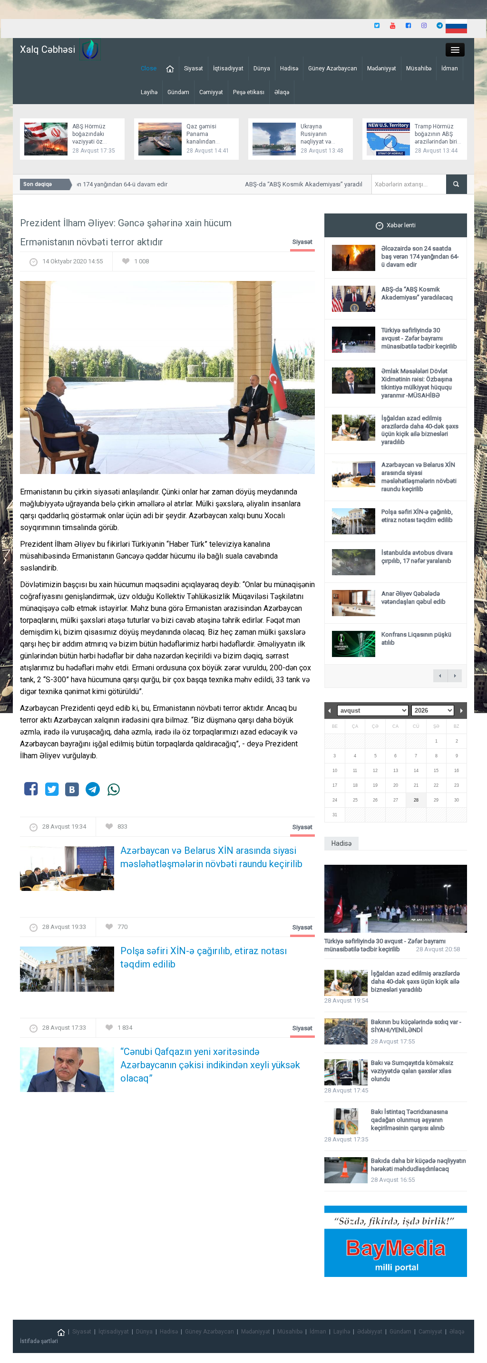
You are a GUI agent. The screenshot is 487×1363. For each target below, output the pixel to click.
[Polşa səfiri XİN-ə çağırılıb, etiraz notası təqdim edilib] (67, 971)
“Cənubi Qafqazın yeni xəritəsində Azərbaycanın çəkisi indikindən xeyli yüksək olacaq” (210, 1065)
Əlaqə (281, 92)
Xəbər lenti (401, 225)
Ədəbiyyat (369, 1331)
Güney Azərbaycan (332, 68)
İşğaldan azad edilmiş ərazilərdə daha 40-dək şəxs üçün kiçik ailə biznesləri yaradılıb (419, 430)
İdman (449, 68)
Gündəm (178, 92)
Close (148, 68)
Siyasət (193, 68)
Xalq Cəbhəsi (47, 49)
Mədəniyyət (381, 68)
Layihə (149, 92)
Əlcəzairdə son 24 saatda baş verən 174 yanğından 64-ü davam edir (420, 256)
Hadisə (289, 68)
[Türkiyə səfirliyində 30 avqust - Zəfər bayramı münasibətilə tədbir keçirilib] (395, 899)
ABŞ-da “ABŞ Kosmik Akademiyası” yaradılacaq (301, 184)
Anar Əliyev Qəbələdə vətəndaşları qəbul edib (413, 597)
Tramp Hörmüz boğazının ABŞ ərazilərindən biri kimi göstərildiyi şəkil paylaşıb (436, 141)
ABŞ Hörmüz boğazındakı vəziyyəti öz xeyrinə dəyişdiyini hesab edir (95, 141)
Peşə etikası (248, 92)
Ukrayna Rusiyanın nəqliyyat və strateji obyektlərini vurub (323, 141)
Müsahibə (418, 68)
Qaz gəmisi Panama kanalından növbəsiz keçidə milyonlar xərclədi (209, 141)
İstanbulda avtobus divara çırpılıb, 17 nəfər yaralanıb (417, 556)
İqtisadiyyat (228, 68)
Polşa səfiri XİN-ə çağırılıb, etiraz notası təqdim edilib (203, 957)
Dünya (261, 68)
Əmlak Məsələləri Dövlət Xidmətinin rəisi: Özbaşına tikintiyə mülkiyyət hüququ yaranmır (416, 383)
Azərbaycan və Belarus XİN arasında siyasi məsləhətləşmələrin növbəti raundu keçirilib (211, 857)
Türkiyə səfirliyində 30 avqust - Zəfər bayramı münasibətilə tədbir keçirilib (419, 338)
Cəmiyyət (211, 92)
